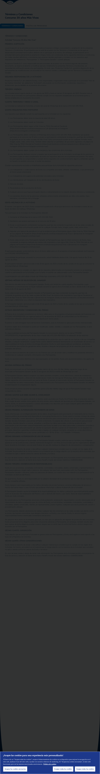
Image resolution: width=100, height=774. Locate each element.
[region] (50, 763)
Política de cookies (49, 764)
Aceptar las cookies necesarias (15, 769)
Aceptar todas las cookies (85, 769)
